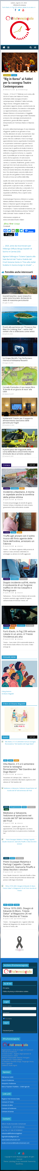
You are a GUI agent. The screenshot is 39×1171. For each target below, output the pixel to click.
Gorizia (13, 625)
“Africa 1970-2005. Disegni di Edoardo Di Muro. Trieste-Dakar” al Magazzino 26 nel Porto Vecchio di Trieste (18, 912)
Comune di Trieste (8, 1102)
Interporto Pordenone (9, 1083)
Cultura (6, 807)
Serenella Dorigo (23, 90)
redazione (20, 499)
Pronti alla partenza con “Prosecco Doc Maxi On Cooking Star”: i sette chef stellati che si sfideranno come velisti (19, 329)
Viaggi (6, 809)
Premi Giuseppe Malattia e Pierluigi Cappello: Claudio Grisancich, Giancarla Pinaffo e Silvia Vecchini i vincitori (19, 865)
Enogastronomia (15, 807)
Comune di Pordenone (9, 1108)
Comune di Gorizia (8, 1111)
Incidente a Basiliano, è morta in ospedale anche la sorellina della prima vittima (18, 494)
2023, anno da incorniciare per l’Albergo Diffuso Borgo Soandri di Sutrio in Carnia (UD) (17, 249)
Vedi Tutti (32, 465)
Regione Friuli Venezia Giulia (11, 1099)
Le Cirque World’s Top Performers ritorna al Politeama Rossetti (17, 359)
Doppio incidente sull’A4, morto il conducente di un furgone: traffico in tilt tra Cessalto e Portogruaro (19, 586)
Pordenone (23, 579)
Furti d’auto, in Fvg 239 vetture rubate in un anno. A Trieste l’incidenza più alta (19, 634)
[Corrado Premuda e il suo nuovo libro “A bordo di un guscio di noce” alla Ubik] (19, 368)
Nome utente (7, 1006)
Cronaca (6, 488)
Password (6, 1012)
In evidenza (14, 488)
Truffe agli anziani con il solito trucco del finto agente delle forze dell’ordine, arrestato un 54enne (19, 539)
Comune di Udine (7, 1105)
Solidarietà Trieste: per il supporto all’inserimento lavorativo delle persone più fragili (18, 420)
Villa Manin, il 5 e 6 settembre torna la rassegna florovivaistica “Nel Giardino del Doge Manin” (19, 767)
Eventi (10, 760)
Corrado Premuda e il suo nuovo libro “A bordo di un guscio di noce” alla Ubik (19, 389)
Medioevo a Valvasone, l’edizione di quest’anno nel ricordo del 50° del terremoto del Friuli (18, 816)
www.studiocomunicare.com (11, 1140)
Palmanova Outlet (7, 1077)
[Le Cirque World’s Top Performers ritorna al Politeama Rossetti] (19, 339)
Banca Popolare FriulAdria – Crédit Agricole (16, 1087)
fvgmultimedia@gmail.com (10, 1137)
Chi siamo (6, 988)
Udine (22, 488)
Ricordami (8, 1019)
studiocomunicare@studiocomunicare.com (15, 1143)
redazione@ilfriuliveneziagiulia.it (12, 1133)
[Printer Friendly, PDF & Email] (11, 224)
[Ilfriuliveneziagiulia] (4, 47)
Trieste (14, 75)
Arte (5, 760)
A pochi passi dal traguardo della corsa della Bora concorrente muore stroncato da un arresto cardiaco (18, 451)
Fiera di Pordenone (8, 1080)
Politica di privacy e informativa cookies (15, 991)
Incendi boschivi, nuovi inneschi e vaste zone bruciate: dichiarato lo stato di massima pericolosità (17, 298)
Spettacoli (7, 75)
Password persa (8, 1030)
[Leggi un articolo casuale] (35, 47)
